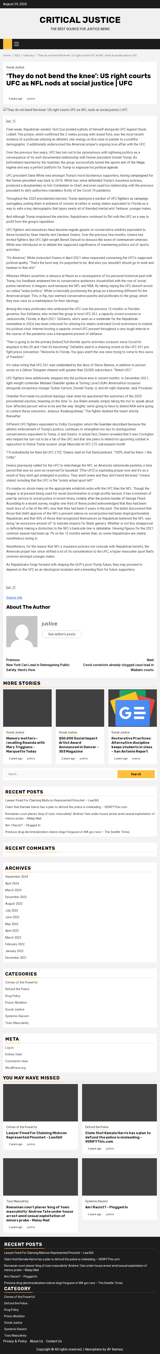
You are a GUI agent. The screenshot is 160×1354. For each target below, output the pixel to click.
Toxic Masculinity (17, 1023)
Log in (9, 1048)
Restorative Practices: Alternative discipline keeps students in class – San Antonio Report (131, 744)
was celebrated (60, 365)
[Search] (153, 44)
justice (31, 98)
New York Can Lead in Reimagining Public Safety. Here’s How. (38, 665)
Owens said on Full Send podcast (87, 452)
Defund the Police (17, 989)
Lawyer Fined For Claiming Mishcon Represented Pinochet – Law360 (52, 800)
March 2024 (13, 890)
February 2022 (15, 944)
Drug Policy (12, 996)
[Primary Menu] (18, 44)
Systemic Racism (17, 1016)
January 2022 (14, 951)
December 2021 (16, 958)
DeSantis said (80, 347)
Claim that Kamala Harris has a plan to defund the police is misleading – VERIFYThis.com (66, 807)
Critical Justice (80, 20)
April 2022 (12, 931)
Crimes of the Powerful (21, 982)
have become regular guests (69, 230)
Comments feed (16, 1061)
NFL (77, 286)
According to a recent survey (27, 503)
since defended (90, 180)
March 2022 (13, 937)
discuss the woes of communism (110, 240)
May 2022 (11, 924)
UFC (129, 217)
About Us (36, 1341)
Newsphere (93, 1349)
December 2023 (16, 897)
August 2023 (13, 904)
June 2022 (12, 917)
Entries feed (13, 1054)
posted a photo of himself (85, 129)
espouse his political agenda (97, 167)
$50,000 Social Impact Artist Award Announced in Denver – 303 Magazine (79, 744)
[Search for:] (61, 774)
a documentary (31, 185)
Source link (14, 598)
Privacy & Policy (15, 1341)
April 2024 (12, 883)
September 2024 (16, 876)
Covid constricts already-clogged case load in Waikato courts (118, 665)
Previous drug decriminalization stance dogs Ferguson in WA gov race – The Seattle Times (67, 832)
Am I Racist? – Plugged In (22, 825)
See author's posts (61, 634)
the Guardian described (110, 424)
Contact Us (54, 1341)
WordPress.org (15, 1068)
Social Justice (15, 67)
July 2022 (11, 910)
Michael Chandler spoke (57, 383)
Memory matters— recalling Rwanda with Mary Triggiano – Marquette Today (25, 744)
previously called (29, 465)
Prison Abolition (16, 1002)
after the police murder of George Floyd (116, 498)
